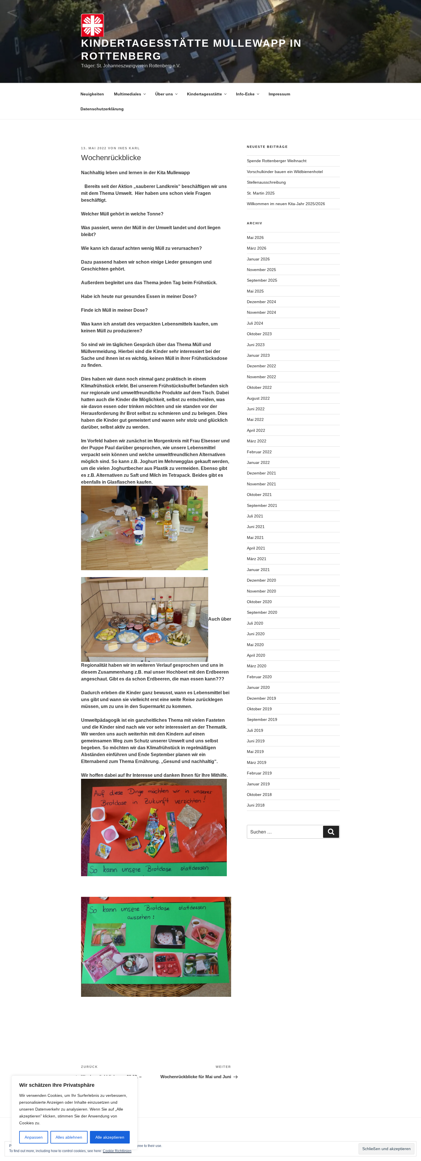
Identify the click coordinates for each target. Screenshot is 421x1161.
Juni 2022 (256, 409)
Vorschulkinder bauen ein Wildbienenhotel (285, 171)
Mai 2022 (255, 419)
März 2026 (256, 248)
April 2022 (256, 430)
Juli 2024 (255, 323)
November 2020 (261, 591)
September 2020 (262, 612)
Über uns (164, 94)
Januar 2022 (258, 462)
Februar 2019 (259, 773)
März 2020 (256, 666)
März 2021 (256, 558)
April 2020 (256, 655)
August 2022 (258, 398)
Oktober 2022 (259, 387)
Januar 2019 (258, 784)
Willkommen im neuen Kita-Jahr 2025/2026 (286, 203)
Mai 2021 (255, 537)
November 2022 (261, 376)
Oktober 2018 (259, 794)
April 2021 (256, 548)
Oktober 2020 (259, 601)
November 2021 (261, 484)
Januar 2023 (258, 355)
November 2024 (261, 312)
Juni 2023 (256, 344)
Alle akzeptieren (109, 1137)
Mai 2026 (255, 237)
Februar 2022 (259, 452)
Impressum (279, 94)
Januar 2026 (258, 259)
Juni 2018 (256, 805)
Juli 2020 (255, 623)
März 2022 (256, 441)
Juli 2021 (255, 516)
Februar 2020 (259, 676)
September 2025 (262, 280)
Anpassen (34, 1137)
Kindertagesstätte (204, 94)
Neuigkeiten (92, 94)
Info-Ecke (245, 94)
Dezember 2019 (261, 698)
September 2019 (262, 719)
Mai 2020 (255, 644)
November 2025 (261, 269)
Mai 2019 (255, 751)
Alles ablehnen (69, 1137)
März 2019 (256, 762)
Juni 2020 (256, 634)
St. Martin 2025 (261, 193)
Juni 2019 (256, 741)
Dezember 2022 (261, 366)
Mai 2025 (255, 291)
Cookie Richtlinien (117, 1151)
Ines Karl (129, 148)
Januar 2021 (258, 569)
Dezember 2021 (261, 473)
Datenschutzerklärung (102, 109)
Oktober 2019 (259, 709)
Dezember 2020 (261, 580)
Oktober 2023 (259, 334)
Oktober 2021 (259, 494)
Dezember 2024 (261, 301)
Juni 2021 (256, 526)
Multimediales (127, 94)
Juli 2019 (255, 730)
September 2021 (262, 505)
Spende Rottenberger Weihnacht (276, 160)
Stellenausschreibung (266, 182)
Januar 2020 (258, 687)
